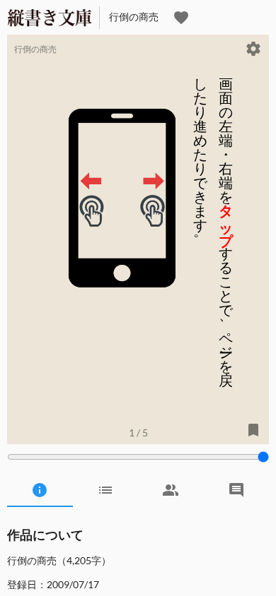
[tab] (40, 490)
